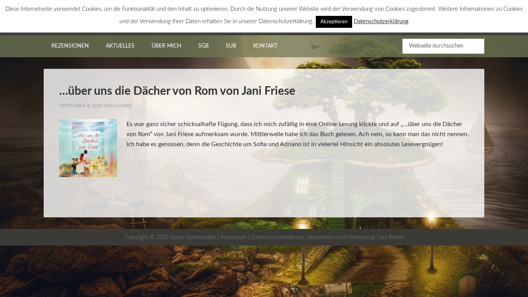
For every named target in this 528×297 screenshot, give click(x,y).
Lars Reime (390, 237)
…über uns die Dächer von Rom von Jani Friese (177, 91)
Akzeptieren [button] (333, 21)
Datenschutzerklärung (277, 237)
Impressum (233, 237)
